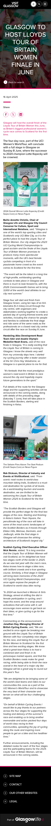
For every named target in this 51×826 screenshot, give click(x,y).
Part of (11, 820)
